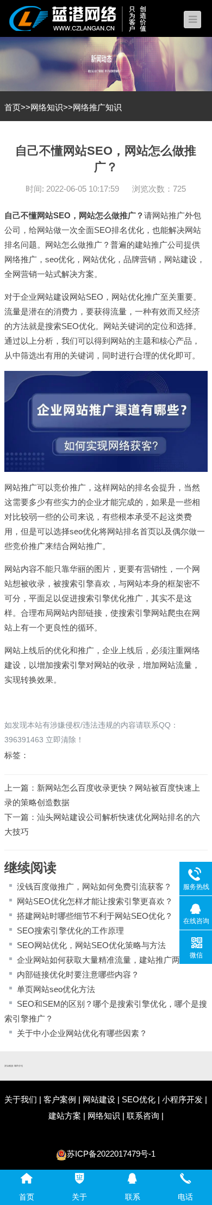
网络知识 (46, 107)
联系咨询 (143, 1115)
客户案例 (59, 1099)
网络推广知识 (97, 107)
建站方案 (64, 1115)
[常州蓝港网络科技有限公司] (85, 17)
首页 (12, 107)
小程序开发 (182, 1099)
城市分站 (18, 1065)
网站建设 (180, 259)
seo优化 (59, 259)
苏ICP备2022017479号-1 (111, 1153)
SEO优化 (138, 1099)
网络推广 (20, 259)
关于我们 (20, 1099)
